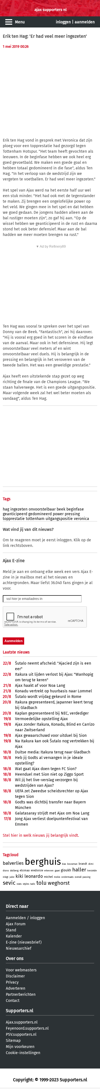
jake (11, 877)
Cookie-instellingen (23, 1052)
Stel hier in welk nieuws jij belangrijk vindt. (41, 835)
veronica (81, 518)
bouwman (72, 864)
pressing (72, 514)
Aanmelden (16, 918)
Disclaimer (15, 976)
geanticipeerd (15, 514)
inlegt (5, 877)
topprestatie (14, 518)
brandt (83, 864)
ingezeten (19, 509)
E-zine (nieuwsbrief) (24, 942)
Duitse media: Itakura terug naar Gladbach (52, 752)
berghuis (43, 861)
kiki (19, 876)
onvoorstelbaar (42, 509)
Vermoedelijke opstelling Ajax (41, 719)
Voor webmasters (21, 970)
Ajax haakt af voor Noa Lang (40, 685)
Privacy (12, 982)
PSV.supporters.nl (21, 1034)
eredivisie (37, 870)
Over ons (14, 958)
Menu (20, 22)
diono (6, 870)
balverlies (13, 863)
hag (6, 509)
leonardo (33, 876)
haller (79, 869)
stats (19, 884)
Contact (12, 1000)
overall (78, 877)
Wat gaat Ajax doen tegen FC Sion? (45, 768)
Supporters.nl (19, 1010)
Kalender (14, 936)
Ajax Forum (16, 924)
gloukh (66, 870)
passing (86, 877)
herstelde (92, 870)
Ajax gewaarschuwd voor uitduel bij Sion (51, 735)
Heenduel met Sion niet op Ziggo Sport (49, 774)
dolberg (14, 870)
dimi (91, 864)
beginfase (75, 509)
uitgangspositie (59, 518)
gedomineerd (40, 514)
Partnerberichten (21, 994)
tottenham (35, 518)
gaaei (57, 870)
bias (64, 864)
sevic (9, 882)
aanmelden (85, 22)
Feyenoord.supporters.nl (27, 1028)
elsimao (25, 870)
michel (48, 877)
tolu (41, 882)
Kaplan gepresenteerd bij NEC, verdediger (52, 713)
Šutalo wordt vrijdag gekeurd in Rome (48, 696)
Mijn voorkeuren (20, 1046)
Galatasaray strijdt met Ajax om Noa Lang (52, 813)
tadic (32, 884)
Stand (11, 930)
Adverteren (15, 988)
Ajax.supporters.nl (22, 1022)
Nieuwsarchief (18, 948)
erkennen (49, 870)
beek (61, 509)
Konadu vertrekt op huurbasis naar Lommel (53, 691)
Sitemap (13, 1040)
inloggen (63, 22)
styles (26, 884)
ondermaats (67, 877)
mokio (57, 877)
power (58, 514)
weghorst (59, 883)
